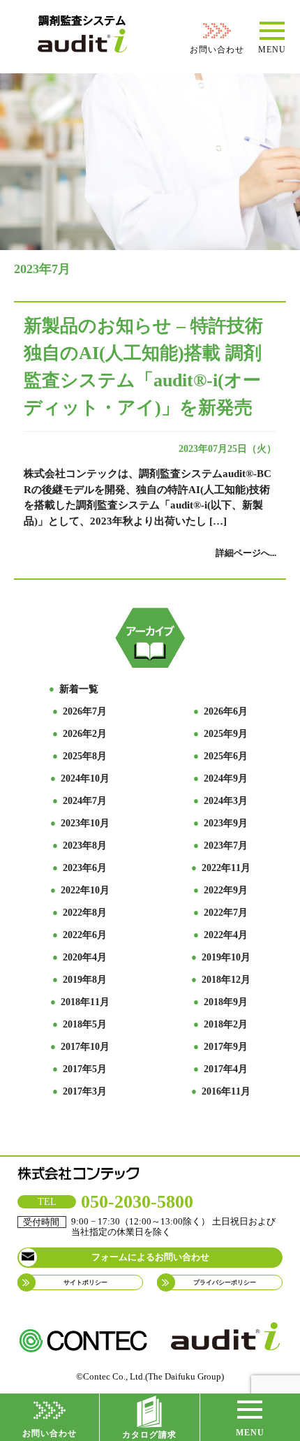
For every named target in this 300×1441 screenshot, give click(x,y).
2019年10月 (226, 957)
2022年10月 (85, 890)
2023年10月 (85, 823)
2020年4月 (85, 957)
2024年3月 (226, 801)
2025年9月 (226, 734)
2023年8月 (85, 845)
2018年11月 (85, 1002)
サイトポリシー (85, 1282)
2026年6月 (226, 711)
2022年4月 (226, 935)
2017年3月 (85, 1091)
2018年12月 (226, 979)
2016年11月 (226, 1091)
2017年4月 (226, 1069)
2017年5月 (85, 1069)
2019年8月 (85, 979)
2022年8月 (85, 912)
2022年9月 (226, 890)
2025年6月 (226, 756)
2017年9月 (226, 1046)
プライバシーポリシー (224, 1282)
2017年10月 (85, 1046)
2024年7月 (85, 801)
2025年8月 (85, 756)
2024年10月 (85, 778)
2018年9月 (226, 1002)
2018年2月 (226, 1024)
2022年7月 (226, 912)
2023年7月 (226, 845)
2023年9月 (226, 823)
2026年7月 (85, 711)
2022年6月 (85, 935)
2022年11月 (226, 868)
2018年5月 (85, 1024)
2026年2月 (85, 734)
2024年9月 (226, 778)
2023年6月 (85, 868)
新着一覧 (78, 689)
